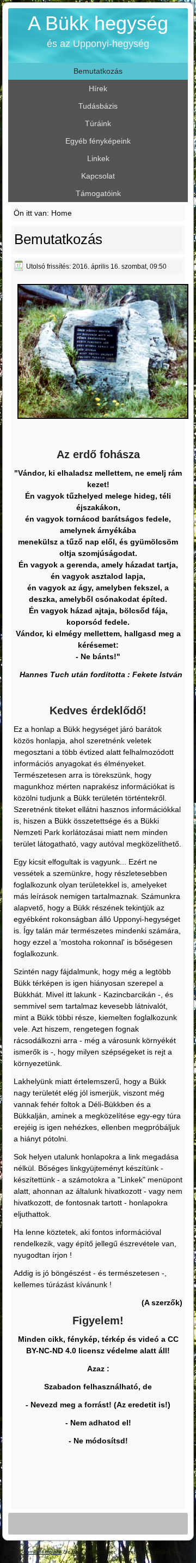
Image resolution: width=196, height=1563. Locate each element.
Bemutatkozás (98, 71)
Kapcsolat (98, 175)
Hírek (98, 88)
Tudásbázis (98, 106)
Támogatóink (98, 193)
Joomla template (41, 1552)
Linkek (98, 158)
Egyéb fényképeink (98, 141)
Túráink (98, 123)
